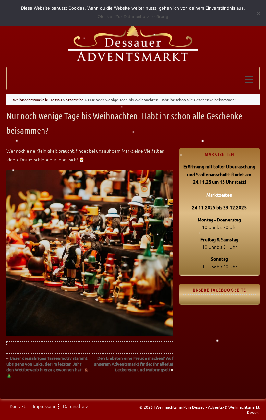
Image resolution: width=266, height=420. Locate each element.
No (109, 16)
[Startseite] (133, 40)
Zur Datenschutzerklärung (141, 16)
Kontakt (17, 406)
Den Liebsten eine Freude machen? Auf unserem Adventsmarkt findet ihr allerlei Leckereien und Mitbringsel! (133, 364)
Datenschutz (75, 406)
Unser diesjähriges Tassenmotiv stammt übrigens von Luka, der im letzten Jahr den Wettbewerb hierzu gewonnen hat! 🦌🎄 (47, 367)
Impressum (44, 406)
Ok (100, 16)
